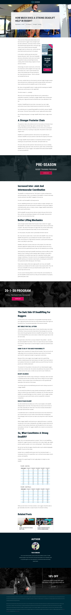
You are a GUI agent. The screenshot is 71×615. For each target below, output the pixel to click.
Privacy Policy (17, 611)
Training (39, 24)
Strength (35, 24)
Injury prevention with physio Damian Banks (44, 528)
